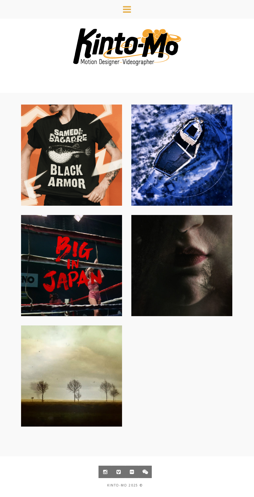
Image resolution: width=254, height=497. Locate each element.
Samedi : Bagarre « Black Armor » (71, 155)
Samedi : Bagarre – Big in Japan (71, 261)
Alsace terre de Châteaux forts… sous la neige (182, 155)
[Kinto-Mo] (127, 46)
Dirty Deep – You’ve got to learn (182, 261)
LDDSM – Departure (71, 372)
